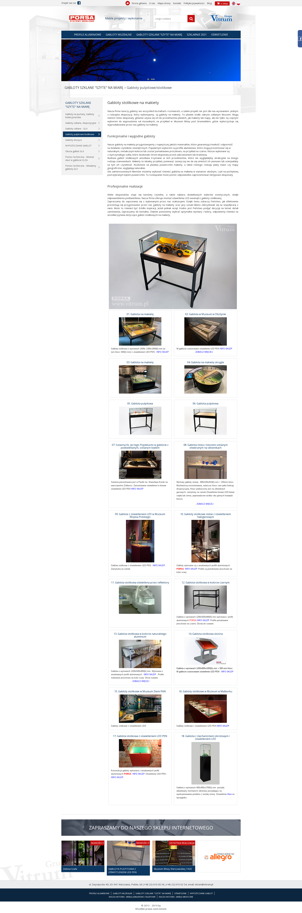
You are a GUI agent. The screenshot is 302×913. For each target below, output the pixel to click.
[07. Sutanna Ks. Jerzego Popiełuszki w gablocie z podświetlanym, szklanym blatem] (140, 464)
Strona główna (139, 3)
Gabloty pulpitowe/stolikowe (79, 134)
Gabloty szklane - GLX (76, 128)
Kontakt (177, 3)
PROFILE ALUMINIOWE (87, 34)
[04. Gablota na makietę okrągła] (205, 379)
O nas (152, 3)
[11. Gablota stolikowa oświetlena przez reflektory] (140, 599)
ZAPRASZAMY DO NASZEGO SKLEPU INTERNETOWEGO (151, 827)
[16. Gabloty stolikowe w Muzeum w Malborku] (205, 708)
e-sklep (222, 3)
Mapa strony (164, 3)
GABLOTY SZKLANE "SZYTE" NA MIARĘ (159, 34)
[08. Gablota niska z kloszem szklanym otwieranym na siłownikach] (205, 464)
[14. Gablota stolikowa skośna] (205, 650)
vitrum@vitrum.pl (204, 884)
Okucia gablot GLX (74, 151)
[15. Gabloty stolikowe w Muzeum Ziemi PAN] (140, 708)
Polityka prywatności (194, 3)
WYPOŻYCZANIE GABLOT (78, 145)
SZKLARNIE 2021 (197, 34)
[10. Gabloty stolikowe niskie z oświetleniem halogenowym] (205, 540)
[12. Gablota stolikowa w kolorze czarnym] (205, 599)
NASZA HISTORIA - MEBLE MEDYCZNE (176, 896)
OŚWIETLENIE (219, 34)
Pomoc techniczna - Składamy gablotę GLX (80, 167)
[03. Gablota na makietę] (140, 379)
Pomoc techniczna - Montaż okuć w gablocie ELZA (79, 158)
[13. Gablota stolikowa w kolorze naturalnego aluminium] (140, 653)
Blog (209, 3)
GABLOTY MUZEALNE (119, 34)
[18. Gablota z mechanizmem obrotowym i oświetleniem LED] (205, 763)
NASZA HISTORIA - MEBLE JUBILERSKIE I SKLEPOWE (132, 896)
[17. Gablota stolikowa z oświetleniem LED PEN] (140, 753)
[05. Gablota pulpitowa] (140, 420)
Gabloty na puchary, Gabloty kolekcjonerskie (79, 116)
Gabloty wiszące (73, 139)
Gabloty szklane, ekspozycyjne (80, 122)
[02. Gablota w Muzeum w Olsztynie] (205, 331)
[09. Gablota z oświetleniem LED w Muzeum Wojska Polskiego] (140, 540)
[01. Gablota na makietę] (140, 331)
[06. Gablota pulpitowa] (205, 420)
